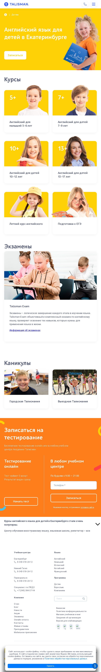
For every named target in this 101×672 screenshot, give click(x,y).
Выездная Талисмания (73, 401)
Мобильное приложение (25, 632)
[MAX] (77, 626)
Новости (18, 610)
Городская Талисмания (24, 401)
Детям (57, 584)
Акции (17, 613)
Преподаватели (21, 629)
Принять (50, 666)
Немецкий (59, 562)
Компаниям (59, 590)
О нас (16, 604)
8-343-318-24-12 (24, 562)
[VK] (58, 626)
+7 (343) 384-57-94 (26, 590)
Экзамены (19, 617)
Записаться (15, 55)
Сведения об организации (68, 618)
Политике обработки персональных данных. (65, 658)
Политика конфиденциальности (71, 611)
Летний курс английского (26, 224)
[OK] (71, 626)
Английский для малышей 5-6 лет (20, 123)
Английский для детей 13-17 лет (73, 174)
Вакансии (60, 608)
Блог (16, 607)
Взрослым (59, 587)
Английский (59, 559)
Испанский (59, 565)
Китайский (59, 568)
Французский (60, 571)
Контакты (18, 623)
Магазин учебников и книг (68, 614)
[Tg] (65, 626)
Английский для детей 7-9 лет (73, 123)
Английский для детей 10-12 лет (24, 174)
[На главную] (16, 4)
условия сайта (87, 507)
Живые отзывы (21, 626)
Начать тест (21, 501)
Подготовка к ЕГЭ (70, 224)
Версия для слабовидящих (69, 621)
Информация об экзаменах (24, 330)
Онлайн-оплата (21, 620)
